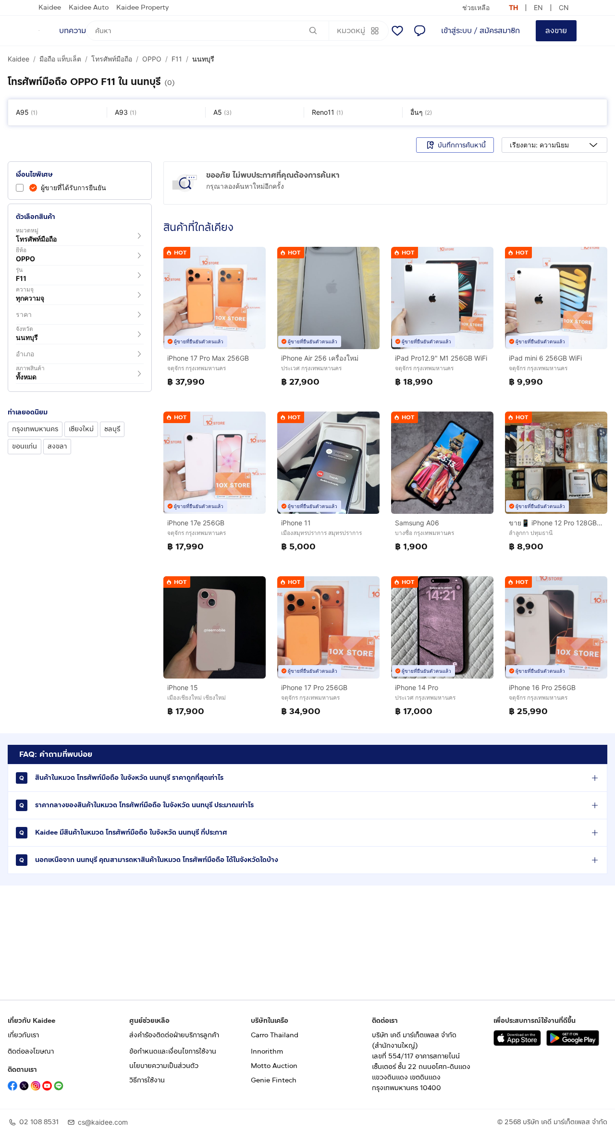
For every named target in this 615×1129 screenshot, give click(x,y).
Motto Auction (274, 1066)
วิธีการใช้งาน (147, 1080)
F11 (177, 59)
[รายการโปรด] (397, 30)
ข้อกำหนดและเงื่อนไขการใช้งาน (172, 1051)
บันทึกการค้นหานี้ (462, 145)
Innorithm (267, 1051)
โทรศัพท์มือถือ (111, 59)
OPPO (151, 59)
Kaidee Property (142, 7)
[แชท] (419, 30)
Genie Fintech (273, 1080)
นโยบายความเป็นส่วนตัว (163, 1066)
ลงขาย (556, 30)
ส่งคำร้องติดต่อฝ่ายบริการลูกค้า (174, 1035)
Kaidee (49, 7)
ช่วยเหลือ (476, 7)
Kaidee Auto (89, 7)
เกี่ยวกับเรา (23, 1035)
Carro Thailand (274, 1035)
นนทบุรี (203, 59)
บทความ (72, 30)
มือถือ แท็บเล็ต (60, 59)
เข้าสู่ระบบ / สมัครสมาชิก (480, 30)
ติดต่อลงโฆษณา (31, 1051)
